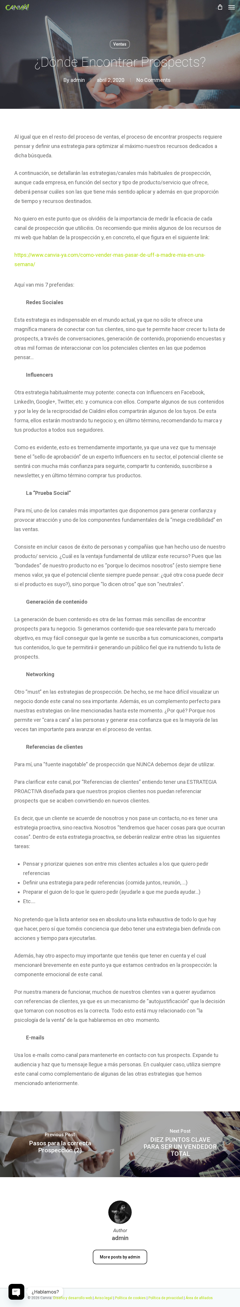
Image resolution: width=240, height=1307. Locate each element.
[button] (231, 7)
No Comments (153, 80)
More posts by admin (120, 1257)
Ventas (119, 44)
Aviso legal (103, 1298)
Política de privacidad (165, 1298)
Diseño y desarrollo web (73, 1298)
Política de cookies (130, 1298)
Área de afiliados (199, 1298)
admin (78, 80)
